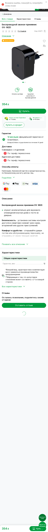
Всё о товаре (7, 19)
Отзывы (37, 19)
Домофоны (7, 14)
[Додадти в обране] (44, 41)
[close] (46, 2)
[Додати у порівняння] (44, 46)
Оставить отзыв (24, 305)
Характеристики (24, 19)
